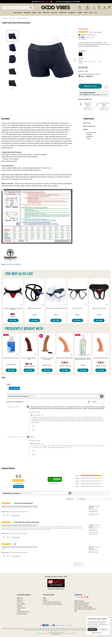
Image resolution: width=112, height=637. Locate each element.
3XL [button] (90, 61)
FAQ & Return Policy (23, 612)
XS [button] (80, 61)
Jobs (75, 611)
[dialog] (98, 625)
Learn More (103, 94)
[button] (74, 60)
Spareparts (31, 123)
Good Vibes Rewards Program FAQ (84, 609)
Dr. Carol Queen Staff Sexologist (52, 604)
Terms (18, 610)
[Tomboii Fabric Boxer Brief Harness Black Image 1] (51, 60)
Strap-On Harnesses (22, 18)
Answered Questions (89, 37)
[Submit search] (101, 396)
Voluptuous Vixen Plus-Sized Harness (56, 308)
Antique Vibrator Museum (81, 603)
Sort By (89, 402)
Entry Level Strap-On (77, 308)
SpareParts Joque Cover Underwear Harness (13, 308)
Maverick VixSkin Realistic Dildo (29, 358)
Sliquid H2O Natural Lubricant (11, 358)
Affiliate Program (79, 601)
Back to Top (77, 563)
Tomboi (8, 125)
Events (45, 600)
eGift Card (20, 598)
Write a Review (97, 32)
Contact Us (20, 602)
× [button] (108, 617)
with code (42, 1)
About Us (19, 600)
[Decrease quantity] (79, 81)
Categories (5, 18)
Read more (97, 626)
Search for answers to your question (18, 396)
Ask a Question (82, 39)
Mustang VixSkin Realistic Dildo (65, 358)
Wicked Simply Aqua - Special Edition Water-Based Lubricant (83, 358)
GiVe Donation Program (81, 605)
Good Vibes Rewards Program (83, 607)
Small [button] (85, 61)
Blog (44, 598)
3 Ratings (90, 32)
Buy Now (13, 320)
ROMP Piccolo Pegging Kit (34, 308)
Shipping (19, 606)
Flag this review (16, 515)
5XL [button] (99, 61)
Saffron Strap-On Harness (99, 308)
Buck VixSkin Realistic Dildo (101, 358)
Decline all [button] (103, 629)
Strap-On (12, 18)
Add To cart (91, 86)
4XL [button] (95, 61)
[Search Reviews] (69, 493)
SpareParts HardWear (13, 264)
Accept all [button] (92, 629)
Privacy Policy (21, 608)
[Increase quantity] (85, 81)
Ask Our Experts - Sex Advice (51, 602)
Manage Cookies (22, 614)
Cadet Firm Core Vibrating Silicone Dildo (47, 358)
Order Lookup (21, 604)
